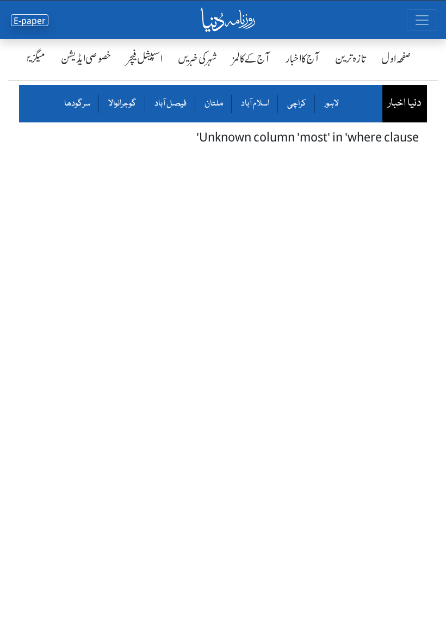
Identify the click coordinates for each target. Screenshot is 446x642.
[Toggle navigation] (422, 20)
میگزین (33, 58)
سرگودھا (77, 103)
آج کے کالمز (251, 58)
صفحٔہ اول (396, 58)
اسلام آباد (254, 103)
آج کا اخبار (303, 58)
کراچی (296, 103)
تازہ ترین (350, 58)
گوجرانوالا (122, 103)
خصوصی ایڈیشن (86, 58)
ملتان (213, 103)
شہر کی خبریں (197, 58)
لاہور (331, 103)
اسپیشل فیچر (145, 58)
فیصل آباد (170, 103)
